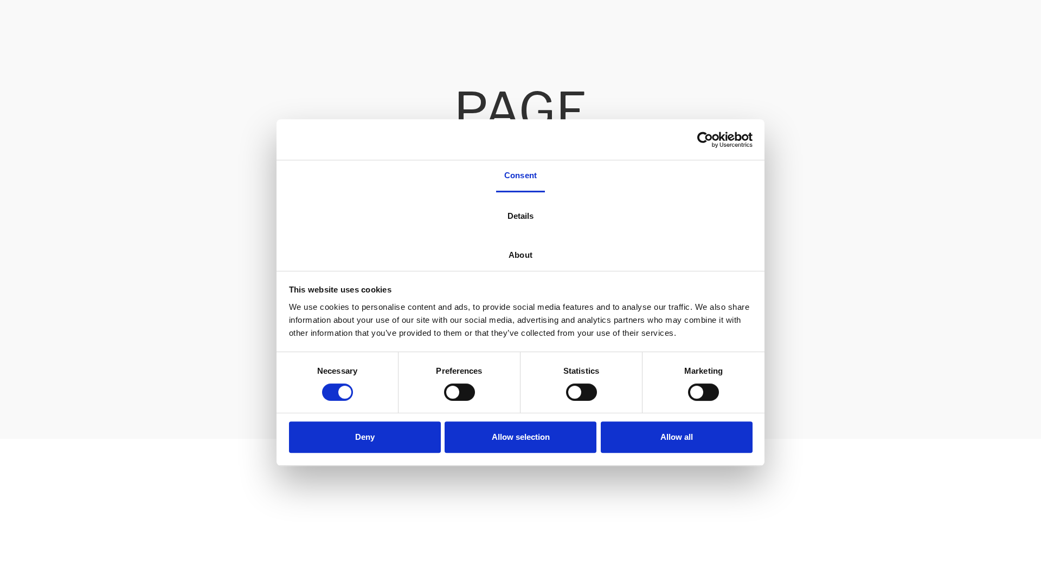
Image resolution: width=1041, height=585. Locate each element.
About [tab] (520, 254)
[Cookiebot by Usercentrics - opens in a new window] (705, 140)
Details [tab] (520, 215)
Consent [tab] (520, 175)
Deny (365, 436)
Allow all (676, 436)
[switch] (459, 392)
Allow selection (521, 436)
